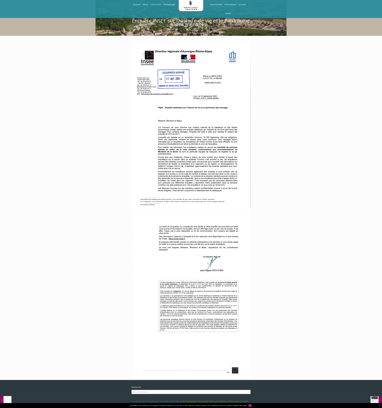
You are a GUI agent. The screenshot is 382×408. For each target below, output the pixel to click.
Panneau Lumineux (233, 401)
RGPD (211, 401)
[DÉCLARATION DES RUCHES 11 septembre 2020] (5, 400)
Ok (250, 405)
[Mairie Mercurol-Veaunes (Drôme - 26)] (191, 6)
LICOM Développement (189, 401)
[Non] (380, 406)
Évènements (244, 401)
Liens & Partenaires (220, 401)
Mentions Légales (203, 401)
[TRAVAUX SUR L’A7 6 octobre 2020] (376, 400)
